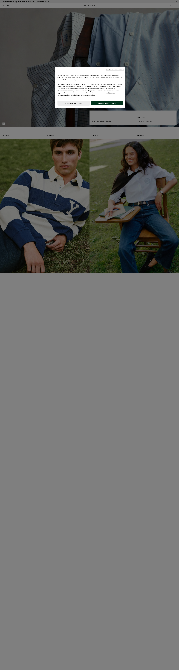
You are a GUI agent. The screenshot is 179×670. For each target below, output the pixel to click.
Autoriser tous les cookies (107, 103)
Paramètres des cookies (73, 103)
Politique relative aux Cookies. (84, 95)
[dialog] (90, 87)
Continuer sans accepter (115, 70)
